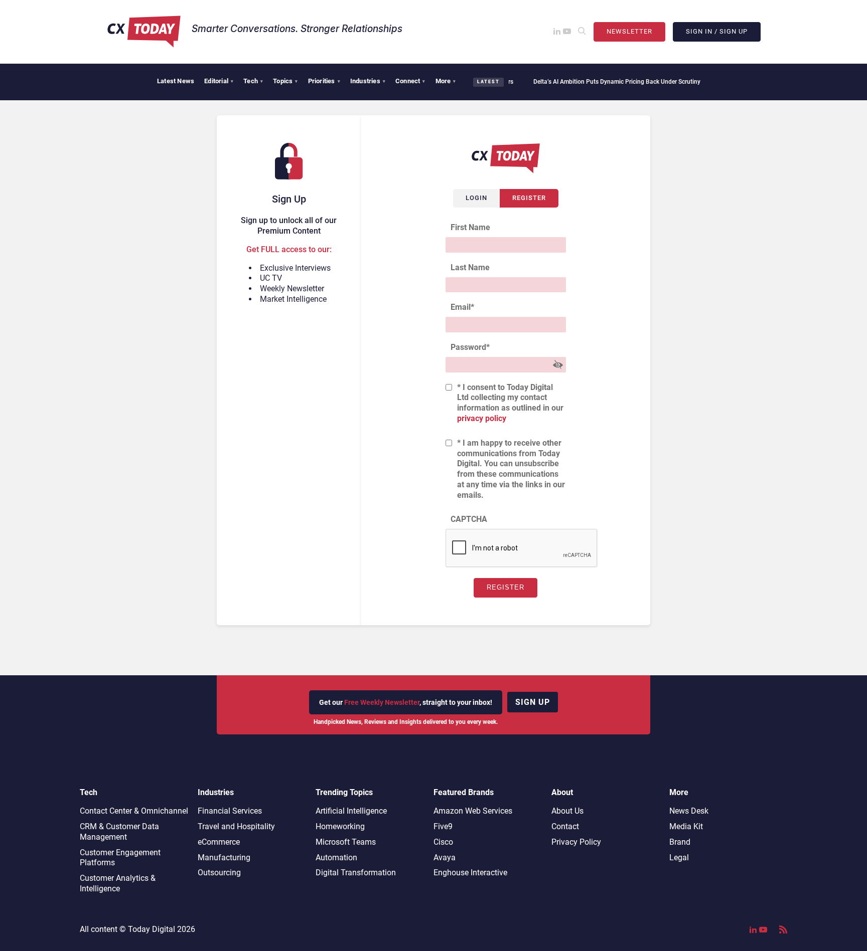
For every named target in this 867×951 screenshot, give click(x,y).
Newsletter (629, 31)
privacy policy (481, 418)
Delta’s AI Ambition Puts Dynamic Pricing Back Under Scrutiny (601, 81)
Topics (285, 81)
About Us (567, 811)
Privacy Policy (576, 842)
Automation (336, 857)
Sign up (532, 702)
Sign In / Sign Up (717, 31)
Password (470, 347)
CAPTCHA (469, 519)
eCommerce (219, 842)
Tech (253, 81)
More (446, 81)
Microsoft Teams (346, 842)
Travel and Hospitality (236, 826)
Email (462, 307)
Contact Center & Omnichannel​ (134, 811)
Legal (679, 857)
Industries (367, 81)
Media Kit (686, 826)
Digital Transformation (356, 872)
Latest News (175, 81)
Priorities (324, 81)
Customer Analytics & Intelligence (118, 883)
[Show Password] (558, 364)
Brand (679, 842)
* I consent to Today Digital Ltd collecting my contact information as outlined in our (510, 403)
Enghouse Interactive (470, 872)
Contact (565, 826)
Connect (410, 81)
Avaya (445, 857)
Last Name (470, 267)
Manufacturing (224, 857)
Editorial (218, 81)
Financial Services (230, 811)
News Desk (688, 811)
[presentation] (522, 548)
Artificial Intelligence (351, 811)
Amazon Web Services (473, 811)
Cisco (443, 842)
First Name (470, 227)
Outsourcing (219, 872)
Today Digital (151, 929)
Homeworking (340, 826)
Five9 (443, 826)
